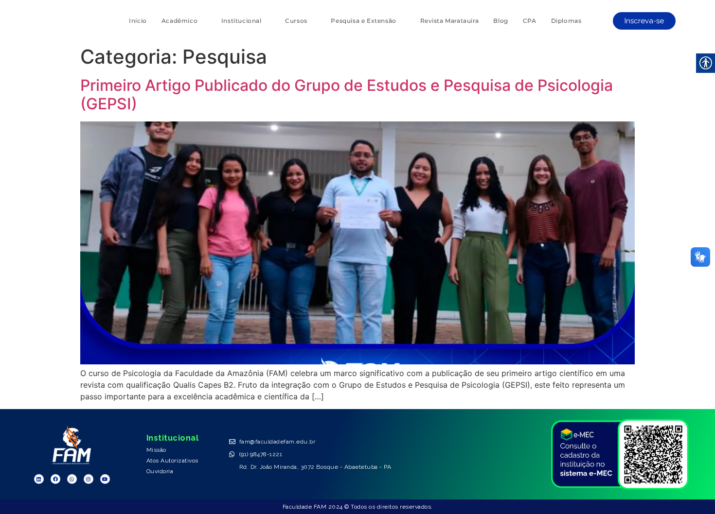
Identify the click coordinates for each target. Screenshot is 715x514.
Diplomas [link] (566, 20)
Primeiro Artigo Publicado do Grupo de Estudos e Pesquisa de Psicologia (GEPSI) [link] (346, 94)
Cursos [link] (296, 20)
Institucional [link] (241, 20)
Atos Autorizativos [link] (172, 460)
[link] (644, 21)
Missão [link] (156, 449)
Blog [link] (500, 20)
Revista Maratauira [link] (449, 20)
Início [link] (138, 20)
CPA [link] (529, 20)
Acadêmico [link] (179, 20)
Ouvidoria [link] (160, 471)
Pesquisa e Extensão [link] (363, 20)
